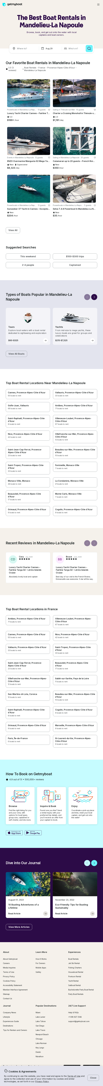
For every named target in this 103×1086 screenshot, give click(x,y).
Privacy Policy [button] (42, 1081)
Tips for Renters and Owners (15, 1030)
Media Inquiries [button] (9, 968)
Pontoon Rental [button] (74, 976)
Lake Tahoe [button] (41, 1021)
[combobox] (24, 48)
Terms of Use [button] (73, 1076)
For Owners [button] (40, 963)
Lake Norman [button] (41, 1043)
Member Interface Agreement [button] (15, 990)
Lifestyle (6, 1017)
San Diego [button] (40, 1026)
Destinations (8, 1026)
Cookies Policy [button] (9, 981)
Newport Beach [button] (42, 1034)
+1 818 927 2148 (75, 1017)
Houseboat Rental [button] (75, 972)
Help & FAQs (73, 1012)
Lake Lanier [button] (40, 1017)
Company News (9, 1012)
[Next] (94, 297)
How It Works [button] (41, 959)
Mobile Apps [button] (41, 968)
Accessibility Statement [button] (12, 985)
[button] (30, 67)
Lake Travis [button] (40, 1030)
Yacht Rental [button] (73, 981)
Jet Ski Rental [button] (74, 963)
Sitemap (6, 994)
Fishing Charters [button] (75, 968)
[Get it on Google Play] (33, 833)
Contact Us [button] (7, 998)
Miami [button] (38, 1012)
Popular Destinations (46, 1005)
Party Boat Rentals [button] (75, 994)
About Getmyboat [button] (10, 959)
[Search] (89, 48)
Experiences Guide (11, 1021)
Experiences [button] (74, 952)
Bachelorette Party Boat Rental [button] (81, 990)
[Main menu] (98, 5)
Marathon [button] (39, 1056)
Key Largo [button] (40, 1048)
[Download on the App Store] (14, 833)
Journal (7, 1005)
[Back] (87, 297)
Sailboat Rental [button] (74, 985)
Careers (6, 963)
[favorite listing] (49, 110)
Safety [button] (38, 972)
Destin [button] (38, 1052)
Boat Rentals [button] (73, 959)
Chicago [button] (39, 1039)
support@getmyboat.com (78, 1021)
